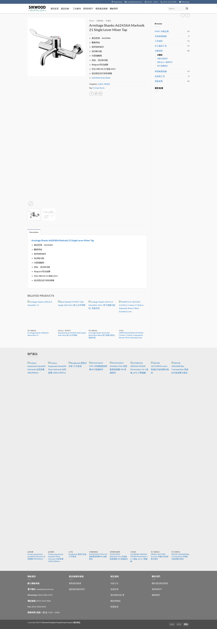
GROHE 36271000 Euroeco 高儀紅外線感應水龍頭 (159, 556)
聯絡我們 (114, 8)
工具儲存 (159, 41)
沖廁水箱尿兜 (162, 58)
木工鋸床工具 (161, 46)
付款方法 (114, 583)
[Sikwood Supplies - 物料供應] (37, 8)
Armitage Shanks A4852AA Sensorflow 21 (38, 334)
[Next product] (183, 15)
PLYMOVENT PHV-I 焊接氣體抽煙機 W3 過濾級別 (98, 556)
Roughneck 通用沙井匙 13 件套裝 (77, 555)
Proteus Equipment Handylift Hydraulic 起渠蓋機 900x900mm (36, 556)
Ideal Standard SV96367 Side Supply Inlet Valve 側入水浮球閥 (72, 334)
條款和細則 (115, 601)
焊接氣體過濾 (161, 71)
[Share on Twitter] (96, 94)
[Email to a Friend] (100, 94)
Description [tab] (34, 232)
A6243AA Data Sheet (101, 77)
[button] (30, 203)
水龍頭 (159, 55)
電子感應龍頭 (162, 66)
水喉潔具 (159, 50)
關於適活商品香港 (160, 583)
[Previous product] (187, 15)
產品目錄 (65, 8)
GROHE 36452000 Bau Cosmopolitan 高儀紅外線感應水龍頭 (180, 556)
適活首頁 (55, 8)
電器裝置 (159, 81)
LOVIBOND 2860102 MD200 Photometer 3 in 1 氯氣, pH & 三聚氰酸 (139, 557)
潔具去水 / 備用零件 (165, 62)
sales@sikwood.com (45, 589)
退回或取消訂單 (117, 595)
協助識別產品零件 (77, 589)
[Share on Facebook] (91, 94)
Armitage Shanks (98, 88)
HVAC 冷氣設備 (162, 31)
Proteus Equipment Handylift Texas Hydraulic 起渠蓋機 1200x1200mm (55, 557)
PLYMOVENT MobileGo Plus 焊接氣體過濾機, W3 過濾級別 (119, 556)
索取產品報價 (101, 8)
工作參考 (77, 8)
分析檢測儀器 (161, 36)
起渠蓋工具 (160, 76)
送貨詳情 (114, 589)
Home (91, 21)
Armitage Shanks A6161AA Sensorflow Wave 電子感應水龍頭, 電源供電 (102, 335)
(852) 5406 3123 (45, 595)
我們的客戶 (88, 8)
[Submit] (187, 8)
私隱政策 (114, 606)
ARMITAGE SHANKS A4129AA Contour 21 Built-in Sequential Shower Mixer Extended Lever (131, 335)
